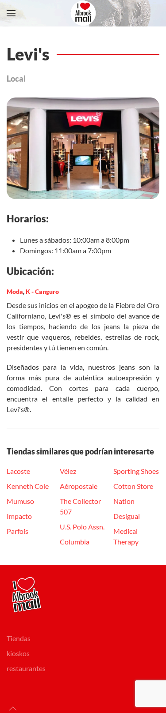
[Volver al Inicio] (83, 13)
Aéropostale (78, 486)
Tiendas (19, 638)
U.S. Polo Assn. (82, 526)
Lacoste (18, 471)
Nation (124, 501)
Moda (15, 291)
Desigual (126, 516)
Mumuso (20, 501)
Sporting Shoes (136, 471)
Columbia (74, 541)
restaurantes (26, 668)
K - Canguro (42, 291)
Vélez (68, 471)
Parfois (17, 531)
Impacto (19, 516)
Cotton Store (133, 486)
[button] (11, 13)
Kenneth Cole (28, 486)
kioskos (18, 653)
